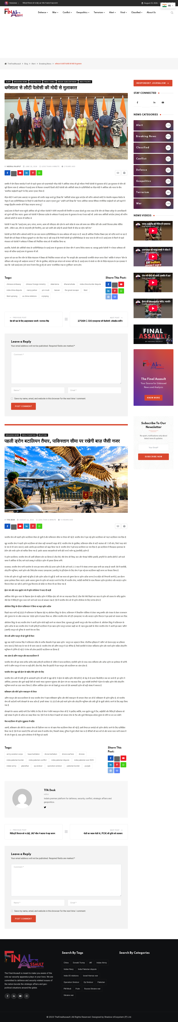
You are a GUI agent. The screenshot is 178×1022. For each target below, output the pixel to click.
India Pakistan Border (15, 760)
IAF (90, 963)
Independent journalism (151, 83)
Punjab (87, 766)
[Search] (172, 12)
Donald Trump (79, 963)
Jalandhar (25, 766)
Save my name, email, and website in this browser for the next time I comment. (50, 398)
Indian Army (11, 766)
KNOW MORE (153, 398)
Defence (42, 13)
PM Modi (45, 290)
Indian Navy (68, 969)
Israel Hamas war (90, 976)
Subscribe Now (153, 457)
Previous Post (19, 318)
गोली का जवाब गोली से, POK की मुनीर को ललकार (103, 833)
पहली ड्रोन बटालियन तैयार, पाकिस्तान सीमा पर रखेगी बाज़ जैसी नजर (43, 3)
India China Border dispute (90, 284)
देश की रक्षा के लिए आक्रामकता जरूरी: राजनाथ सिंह (29, 321)
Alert (111, 13)
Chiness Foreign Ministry (36, 284)
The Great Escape (72, 290)
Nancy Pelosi (32, 290)
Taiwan (57, 290)
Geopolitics (81, 13)
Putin (78, 989)
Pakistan (101, 982)
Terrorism (98, 13)
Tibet (85, 290)
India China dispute (14, 290)
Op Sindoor (38, 766)
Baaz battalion (34, 754)
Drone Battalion (51, 754)
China (66, 963)
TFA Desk (11, 520)
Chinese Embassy (14, 284)
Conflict (66, 13)
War (54, 13)
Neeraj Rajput (14, 166)
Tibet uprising (12, 296)
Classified (135, 13)
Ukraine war (69, 995)
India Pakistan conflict (38, 760)
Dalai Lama (55, 284)
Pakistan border (73, 766)
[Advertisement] (89, 38)
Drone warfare (68, 754)
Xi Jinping (45, 296)
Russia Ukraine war (92, 989)
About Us (151, 13)
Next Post (114, 318)
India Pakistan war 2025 (84, 760)
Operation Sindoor (54, 766)
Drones (82, 754)
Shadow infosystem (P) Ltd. (118, 1017)
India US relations (71, 976)
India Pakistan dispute (60, 760)
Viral (122, 13)
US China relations (29, 296)
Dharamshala (69, 284)
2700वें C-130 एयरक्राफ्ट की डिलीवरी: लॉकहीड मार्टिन (100, 321)
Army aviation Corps (15, 754)
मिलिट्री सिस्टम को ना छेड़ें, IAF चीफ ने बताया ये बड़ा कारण (32, 833)
